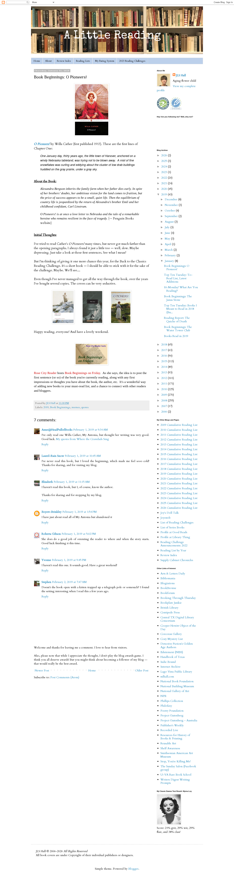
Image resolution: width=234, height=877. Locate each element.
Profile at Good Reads (173, 532)
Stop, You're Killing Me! (175, 761)
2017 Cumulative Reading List (178, 464)
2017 (164, 350)
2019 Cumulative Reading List (178, 474)
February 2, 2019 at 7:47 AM (69, 582)
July (167, 227)
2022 (164, 178)
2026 (164, 155)
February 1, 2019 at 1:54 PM (80, 512)
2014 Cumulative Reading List (178, 449)
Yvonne (46, 560)
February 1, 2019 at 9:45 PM (69, 560)
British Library (169, 608)
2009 (164, 395)
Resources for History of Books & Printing (175, 737)
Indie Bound (168, 662)
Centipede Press (170, 612)
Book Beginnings (60, 407)
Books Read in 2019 (176, 336)
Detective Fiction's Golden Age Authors (176, 645)
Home (37, 61)
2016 (164, 356)
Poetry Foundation (172, 711)
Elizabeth (47, 482)
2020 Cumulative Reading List (178, 479)
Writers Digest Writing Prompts (175, 781)
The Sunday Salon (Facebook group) (178, 768)
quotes (85, 407)
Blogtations (167, 583)
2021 (164, 183)
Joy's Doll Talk (169, 513)
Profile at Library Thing (175, 537)
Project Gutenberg (171, 716)
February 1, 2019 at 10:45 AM (83, 456)
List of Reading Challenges (176, 523)
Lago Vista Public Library (176, 672)
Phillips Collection (171, 701)
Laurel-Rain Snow (53, 456)
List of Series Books (172, 527)
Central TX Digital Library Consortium (177, 619)
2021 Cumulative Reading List (178, 483)
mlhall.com (167, 677)
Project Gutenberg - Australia (178, 720)
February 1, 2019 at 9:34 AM (90, 430)
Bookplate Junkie (171, 603)
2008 (164, 401)
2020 (164, 189)
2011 (164, 384)
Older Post (141, 671)
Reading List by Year (173, 550)
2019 (46, 407)
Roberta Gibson (51, 534)
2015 (164, 361)
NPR (163, 696)
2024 (164, 167)
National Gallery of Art (174, 691)
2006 (164, 412)
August (169, 222)
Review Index (64, 61)
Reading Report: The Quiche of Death (177, 319)
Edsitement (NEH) (171, 652)
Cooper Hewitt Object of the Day (178, 627)
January (170, 261)
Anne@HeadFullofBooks (57, 430)
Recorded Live (169, 730)
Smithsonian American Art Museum (176, 755)
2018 (164, 345)
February (171, 255)
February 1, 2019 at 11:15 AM (72, 482)
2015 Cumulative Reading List (178, 454)
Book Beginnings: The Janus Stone (178, 298)
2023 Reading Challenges (132, 61)
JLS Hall (181, 75)
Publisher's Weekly (172, 725)
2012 (164, 378)
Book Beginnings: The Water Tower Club (178, 329)
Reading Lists (83, 61)
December (171, 199)
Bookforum (167, 593)
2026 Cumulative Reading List (178, 508)
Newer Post (42, 671)
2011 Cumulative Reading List (178, 435)
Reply (45, 444)
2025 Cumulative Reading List (178, 503)
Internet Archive (170, 667)
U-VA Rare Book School (175, 775)
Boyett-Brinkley (52, 512)
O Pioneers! (42, 144)
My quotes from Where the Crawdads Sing (82, 439)
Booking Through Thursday (178, 598)
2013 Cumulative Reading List (178, 445)
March (169, 250)
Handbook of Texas (172, 657)
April (168, 244)
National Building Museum (177, 686)
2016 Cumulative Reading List (178, 459)
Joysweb (165, 518)
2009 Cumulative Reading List (178, 425)
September (171, 216)
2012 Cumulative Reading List (178, 440)
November (172, 205)
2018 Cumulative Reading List (178, 469)
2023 (164, 172)
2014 (164, 367)
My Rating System (104, 61)
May (168, 239)
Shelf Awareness (170, 748)
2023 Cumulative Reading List (178, 493)
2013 (164, 372)
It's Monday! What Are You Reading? (181, 289)
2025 (164, 161)
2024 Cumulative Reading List (178, 498)
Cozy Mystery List (171, 639)
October (170, 211)
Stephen (46, 582)
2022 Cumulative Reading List (178, 488)
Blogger (133, 869)
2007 (164, 406)
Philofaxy (166, 706)
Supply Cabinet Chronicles (176, 560)
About (48, 61)
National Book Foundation (177, 681)
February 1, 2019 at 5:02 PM (79, 534)
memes (76, 407)
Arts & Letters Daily (172, 574)
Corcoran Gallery (171, 634)
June (168, 233)
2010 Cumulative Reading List (178, 430)
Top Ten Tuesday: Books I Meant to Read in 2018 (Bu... (180, 308)
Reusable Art (168, 743)
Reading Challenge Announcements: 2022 (173, 544)
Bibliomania (167, 578)
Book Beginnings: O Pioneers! (176, 267)
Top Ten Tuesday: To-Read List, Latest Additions (178, 278)
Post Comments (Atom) (64, 677)
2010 (164, 389)
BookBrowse (168, 588)
